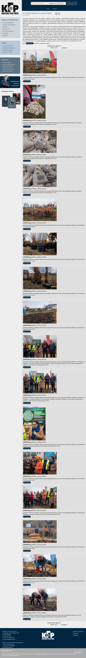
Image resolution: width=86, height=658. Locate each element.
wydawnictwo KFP (7, 52)
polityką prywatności (41, 654)
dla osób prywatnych (8, 31)
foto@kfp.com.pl (10, 639)
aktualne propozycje (8, 22)
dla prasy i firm (6, 29)
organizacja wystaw (8, 50)
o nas (47, 8)
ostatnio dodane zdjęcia (9, 24)
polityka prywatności (78, 631)
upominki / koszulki (8, 71)
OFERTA (4, 43)
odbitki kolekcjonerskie (9, 64)
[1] (56, 47)
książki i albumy (7, 62)
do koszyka (30, 43)
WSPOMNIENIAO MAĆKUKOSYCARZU (14, 83)
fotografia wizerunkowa (9, 48)
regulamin (75, 633)
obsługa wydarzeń (7, 45)
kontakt (55, 8)
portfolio (5, 27)
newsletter (5, 33)
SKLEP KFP (5, 60)
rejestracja (5, 35)
